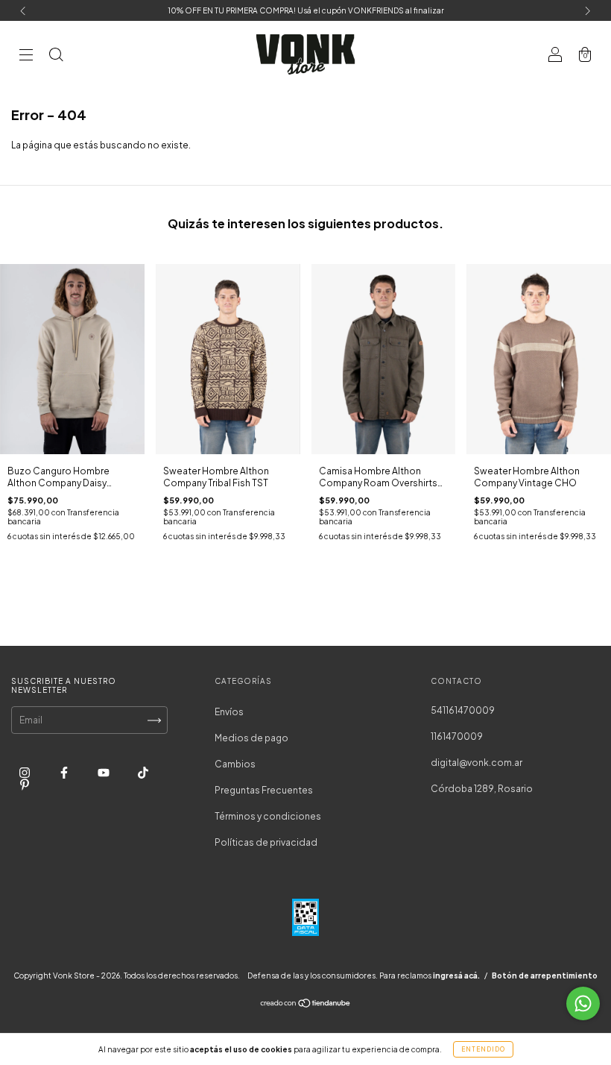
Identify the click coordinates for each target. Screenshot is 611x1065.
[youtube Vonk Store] (104, 772)
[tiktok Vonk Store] (143, 772)
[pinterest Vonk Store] (24, 784)
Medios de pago (251, 738)
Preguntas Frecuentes (264, 790)
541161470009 (463, 710)
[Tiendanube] (305, 1005)
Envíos (229, 711)
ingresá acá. (456, 975)
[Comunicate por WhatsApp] (583, 1003)
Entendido (483, 1049)
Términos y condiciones (268, 816)
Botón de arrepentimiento (545, 975)
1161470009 (457, 736)
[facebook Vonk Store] (65, 772)
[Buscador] (55, 56)
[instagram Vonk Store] (25, 772)
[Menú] (26, 56)
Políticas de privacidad (266, 842)
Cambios (235, 764)
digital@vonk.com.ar (476, 762)
